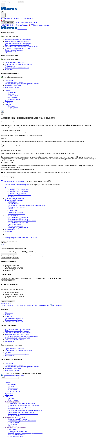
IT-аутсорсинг (9, 69)
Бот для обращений (7, 18)
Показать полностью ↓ (8, 280)
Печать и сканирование (12, 188)
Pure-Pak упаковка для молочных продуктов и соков (22, 84)
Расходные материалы (22, 184)
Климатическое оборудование (14, 50)
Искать (22, 1)
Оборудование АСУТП (16, 408)
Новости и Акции (14, 99)
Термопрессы (12, 202)
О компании (12, 92)
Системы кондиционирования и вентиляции (23, 414)
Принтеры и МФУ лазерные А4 (18, 189)
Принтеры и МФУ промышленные (19, 195)
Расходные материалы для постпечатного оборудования (26, 205)
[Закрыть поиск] (3, 5)
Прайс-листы (9, 101)
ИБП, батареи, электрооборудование (17, 41)
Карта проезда (13, 108)
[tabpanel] (49, 266)
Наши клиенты (13, 95)
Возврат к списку (6, 303)
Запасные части (10, 229)
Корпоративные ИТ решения (14, 62)
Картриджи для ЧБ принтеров (18, 219)
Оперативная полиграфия (13, 85)
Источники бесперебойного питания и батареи (23, 405)
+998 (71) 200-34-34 (7, 25)
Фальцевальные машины (16, 214)
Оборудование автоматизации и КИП (17, 45)
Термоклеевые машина (15, 212)
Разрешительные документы (14, 318)
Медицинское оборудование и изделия (17, 48)
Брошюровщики (13, 203)
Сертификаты (12, 97)
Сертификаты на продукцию (14, 321)
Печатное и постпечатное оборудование (18, 39)
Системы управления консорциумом (17, 68)
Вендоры (11, 94)
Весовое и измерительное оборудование (18, 43)
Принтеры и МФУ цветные (17, 193)
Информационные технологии (15, 417)
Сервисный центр (10, 52)
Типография (9, 80)
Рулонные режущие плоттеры (14, 198)
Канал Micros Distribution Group (24, 18)
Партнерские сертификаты (13, 320)
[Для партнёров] (2, 12)
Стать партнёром (8, 22)
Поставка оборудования (12, 402)
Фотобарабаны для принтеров (18, 228)
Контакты (8, 104)
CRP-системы (12, 424)
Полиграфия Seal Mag (12, 87)
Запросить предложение (9, 254)
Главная (7, 184)
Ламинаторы (12, 210)
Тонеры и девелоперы (15, 226)
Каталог (12, 184)
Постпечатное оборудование (14, 200)
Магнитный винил (14, 224)
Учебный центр (10, 66)
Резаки (10, 208)
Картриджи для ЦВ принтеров (18, 217)
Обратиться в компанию (41, 25)
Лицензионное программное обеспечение (18, 64)
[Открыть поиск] (2, 111)
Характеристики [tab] (6, 257)
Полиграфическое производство (15, 427)
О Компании (9, 313)
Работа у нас (9, 102)
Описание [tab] (15, 257)
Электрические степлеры (16, 207)
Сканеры (11, 196)
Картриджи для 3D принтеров (18, 222)
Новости (7, 314)
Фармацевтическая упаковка (14, 82)
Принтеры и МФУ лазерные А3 (18, 191)
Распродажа (8, 231)
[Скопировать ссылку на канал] (49, 181)
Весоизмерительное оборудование (19, 407)
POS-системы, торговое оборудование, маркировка (21, 46)
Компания (8, 90)
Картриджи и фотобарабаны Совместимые (22, 221)
